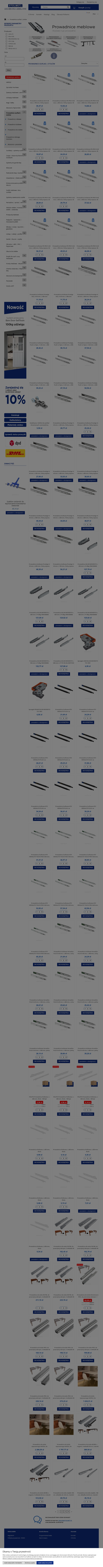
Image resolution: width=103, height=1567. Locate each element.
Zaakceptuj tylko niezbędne (13, 1563)
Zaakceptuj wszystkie (45, 1563)
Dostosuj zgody (30, 1563)
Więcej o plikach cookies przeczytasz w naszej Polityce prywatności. (22, 1558)
